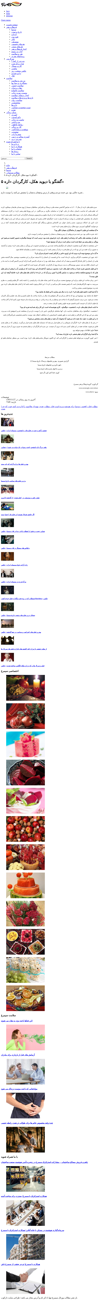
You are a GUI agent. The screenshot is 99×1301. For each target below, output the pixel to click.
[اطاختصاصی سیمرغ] (49, 688)
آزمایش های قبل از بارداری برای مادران (18, 1055)
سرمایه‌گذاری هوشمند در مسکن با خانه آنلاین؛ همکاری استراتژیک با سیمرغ (32, 1230)
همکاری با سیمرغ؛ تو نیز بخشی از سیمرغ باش (20, 1264)
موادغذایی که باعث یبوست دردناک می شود (19, 1089)
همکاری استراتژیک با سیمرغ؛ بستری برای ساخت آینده (24, 1196)
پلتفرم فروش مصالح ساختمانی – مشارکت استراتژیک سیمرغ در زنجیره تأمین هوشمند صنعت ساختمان (44, 1162)
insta (8, 13)
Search (29, 158)
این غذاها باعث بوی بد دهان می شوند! (17, 1021)
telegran (9, 16)
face (8, 11)
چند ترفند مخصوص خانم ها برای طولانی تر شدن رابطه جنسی (27, 1123)
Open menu (6, 20)
